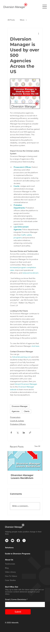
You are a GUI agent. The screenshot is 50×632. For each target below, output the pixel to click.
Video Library (10, 572)
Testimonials (10, 564)
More (22, 20)
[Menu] (44, 7)
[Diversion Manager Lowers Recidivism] (25, 461)
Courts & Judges (17, 421)
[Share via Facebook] (11, 432)
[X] (24, 540)
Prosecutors (15, 417)
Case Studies (10, 580)
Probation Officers (18, 424)
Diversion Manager (20, 406)
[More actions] (38, 33)
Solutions (9, 548)
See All (37, 446)
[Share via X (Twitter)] (17, 432)
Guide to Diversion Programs (17, 554)
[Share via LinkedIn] (24, 432)
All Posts (11, 20)
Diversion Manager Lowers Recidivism (22, 476)
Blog (7, 568)
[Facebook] (18, 540)
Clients (26, 411)
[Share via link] (30, 432)
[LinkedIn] (6, 540)
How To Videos (11, 576)
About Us (9, 560)
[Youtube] (12, 540)
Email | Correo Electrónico (16, 599)
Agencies (15, 411)
